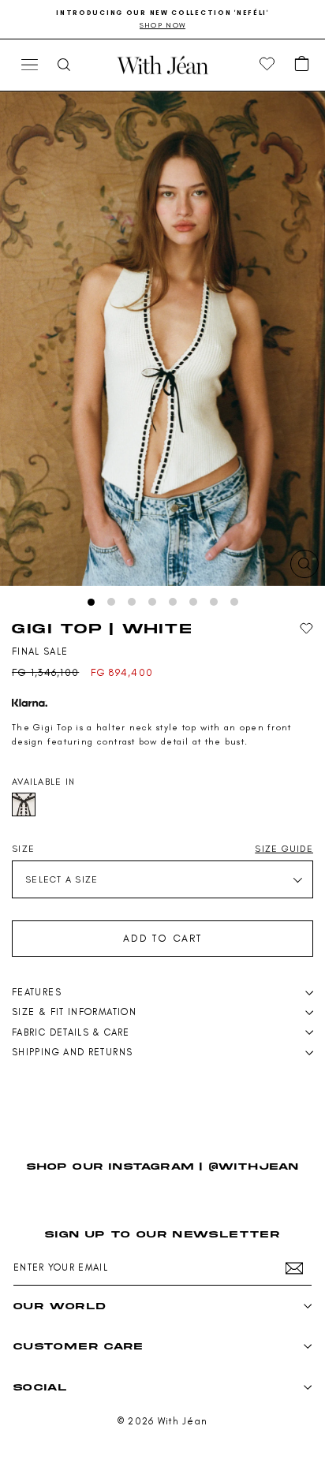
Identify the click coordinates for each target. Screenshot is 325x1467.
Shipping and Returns (72, 1052)
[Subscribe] (294, 1268)
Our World (59, 1306)
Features (37, 992)
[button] (302, 64)
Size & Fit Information (74, 1011)
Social (40, 1387)
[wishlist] (267, 64)
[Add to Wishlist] (306, 629)
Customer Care (78, 1346)
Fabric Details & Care (71, 1032)
